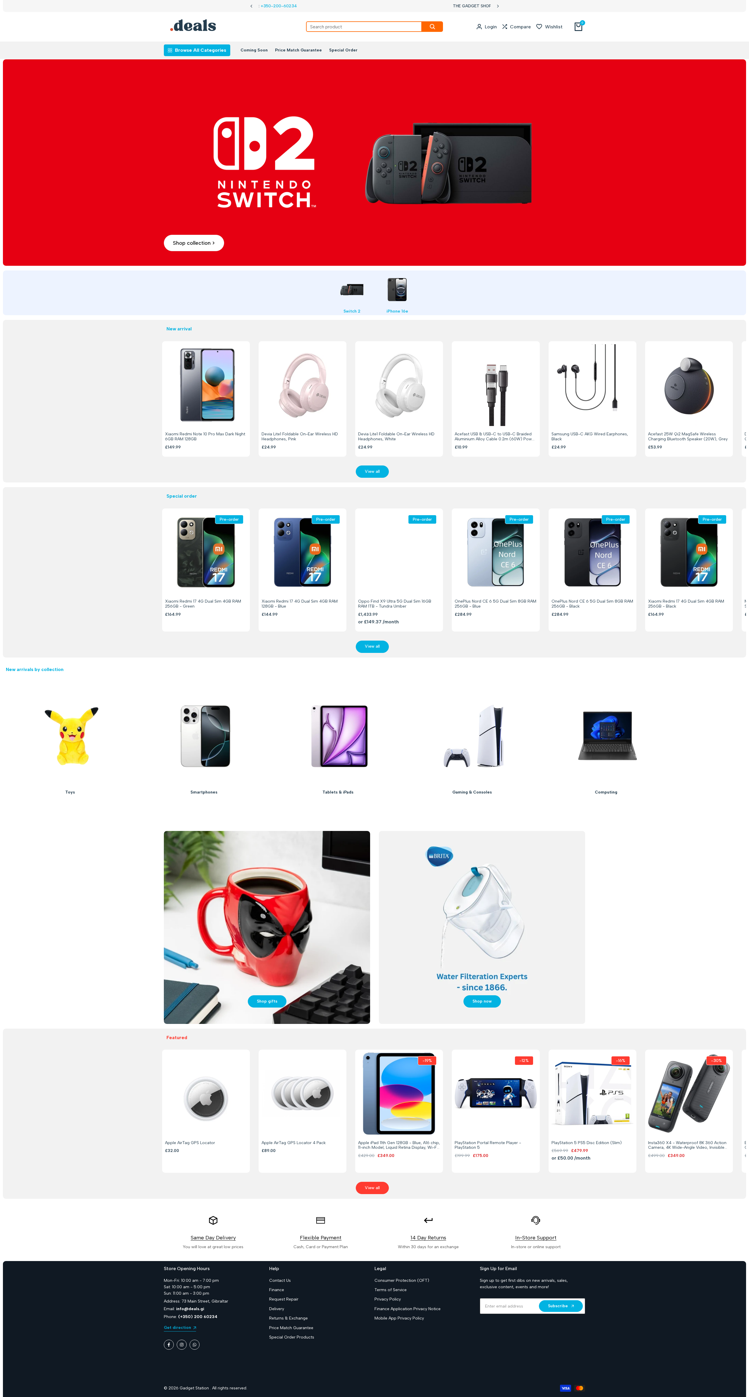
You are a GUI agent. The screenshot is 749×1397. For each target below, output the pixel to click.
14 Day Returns (428, 1237)
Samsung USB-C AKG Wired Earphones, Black (590, 436)
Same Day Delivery (213, 1237)
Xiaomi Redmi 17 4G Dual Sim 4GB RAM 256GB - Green (203, 604)
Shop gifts (267, 1001)
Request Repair (283, 1299)
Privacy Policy (387, 1299)
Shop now (482, 1001)
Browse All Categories (200, 50)
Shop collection (192, 243)
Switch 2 (351, 311)
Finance (276, 1289)
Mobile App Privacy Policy (399, 1318)
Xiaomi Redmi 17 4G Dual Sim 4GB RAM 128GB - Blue (300, 604)
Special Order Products (291, 1337)
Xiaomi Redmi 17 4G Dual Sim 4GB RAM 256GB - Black (686, 604)
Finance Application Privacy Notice (407, 1308)
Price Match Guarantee (291, 1327)
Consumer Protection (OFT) (401, 1280)
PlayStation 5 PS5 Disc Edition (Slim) (587, 1143)
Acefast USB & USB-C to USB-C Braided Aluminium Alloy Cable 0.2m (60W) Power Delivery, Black (495, 437)
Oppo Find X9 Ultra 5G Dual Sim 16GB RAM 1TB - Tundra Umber (394, 604)
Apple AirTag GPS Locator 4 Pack (294, 1143)
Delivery (276, 1308)
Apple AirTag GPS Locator (190, 1143)
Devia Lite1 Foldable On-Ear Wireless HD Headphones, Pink (300, 436)
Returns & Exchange (288, 1318)
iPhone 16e (397, 311)
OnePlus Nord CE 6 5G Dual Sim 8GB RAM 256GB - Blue (495, 604)
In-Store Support (535, 1237)
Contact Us (280, 1280)
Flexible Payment (320, 1237)
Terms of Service (390, 1289)
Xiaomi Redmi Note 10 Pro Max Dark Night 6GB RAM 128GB (205, 436)
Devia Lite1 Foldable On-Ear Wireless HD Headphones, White (396, 436)
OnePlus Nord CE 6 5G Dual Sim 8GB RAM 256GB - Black (592, 604)
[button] (199, 415)
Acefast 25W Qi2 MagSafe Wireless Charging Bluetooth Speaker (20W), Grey (688, 436)
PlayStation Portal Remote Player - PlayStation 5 (488, 1145)
